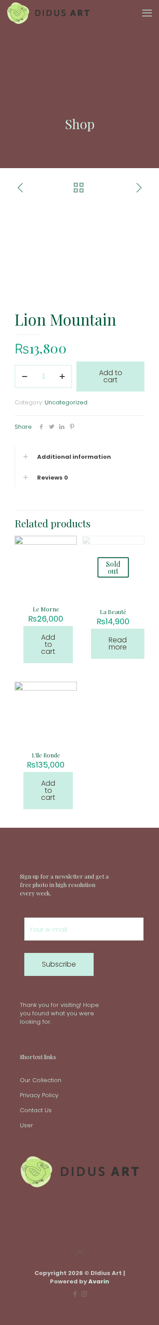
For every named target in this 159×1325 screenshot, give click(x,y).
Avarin (98, 1281)
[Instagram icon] (84, 1293)
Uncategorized (66, 402)
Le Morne (46, 609)
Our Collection (40, 1080)
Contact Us (36, 1110)
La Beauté (113, 611)
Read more (118, 643)
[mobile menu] (147, 13)
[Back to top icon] (79, 1253)
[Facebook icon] (75, 1293)
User (26, 1125)
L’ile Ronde (46, 755)
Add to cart (110, 376)
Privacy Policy (39, 1095)
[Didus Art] (48, 13)
